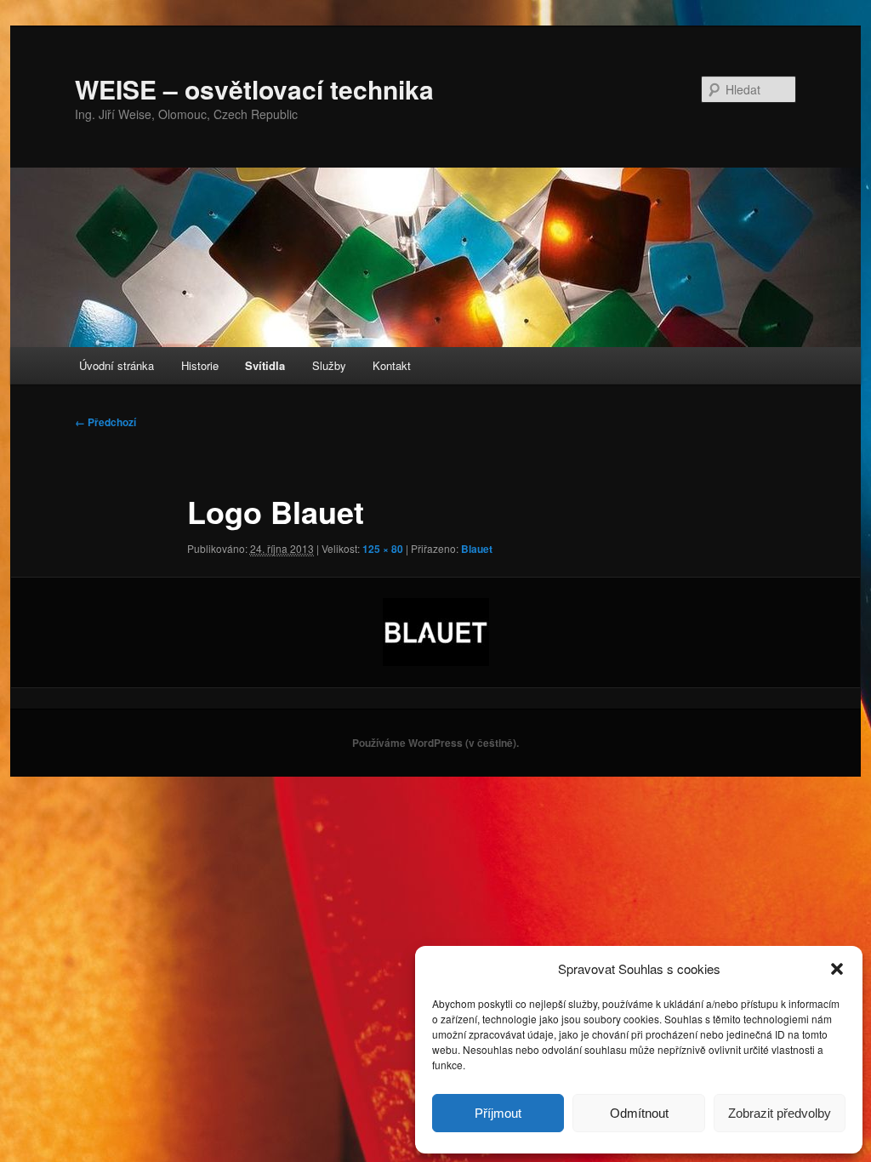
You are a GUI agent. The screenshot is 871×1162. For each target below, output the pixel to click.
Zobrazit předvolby (779, 1113)
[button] (836, 968)
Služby (329, 365)
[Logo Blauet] (435, 632)
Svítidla (265, 365)
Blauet (476, 548)
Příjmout (498, 1113)
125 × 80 (382, 548)
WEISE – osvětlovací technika (254, 89)
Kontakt (392, 365)
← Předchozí (105, 422)
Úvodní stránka (116, 365)
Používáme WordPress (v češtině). (435, 742)
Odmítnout (639, 1113)
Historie (200, 365)
